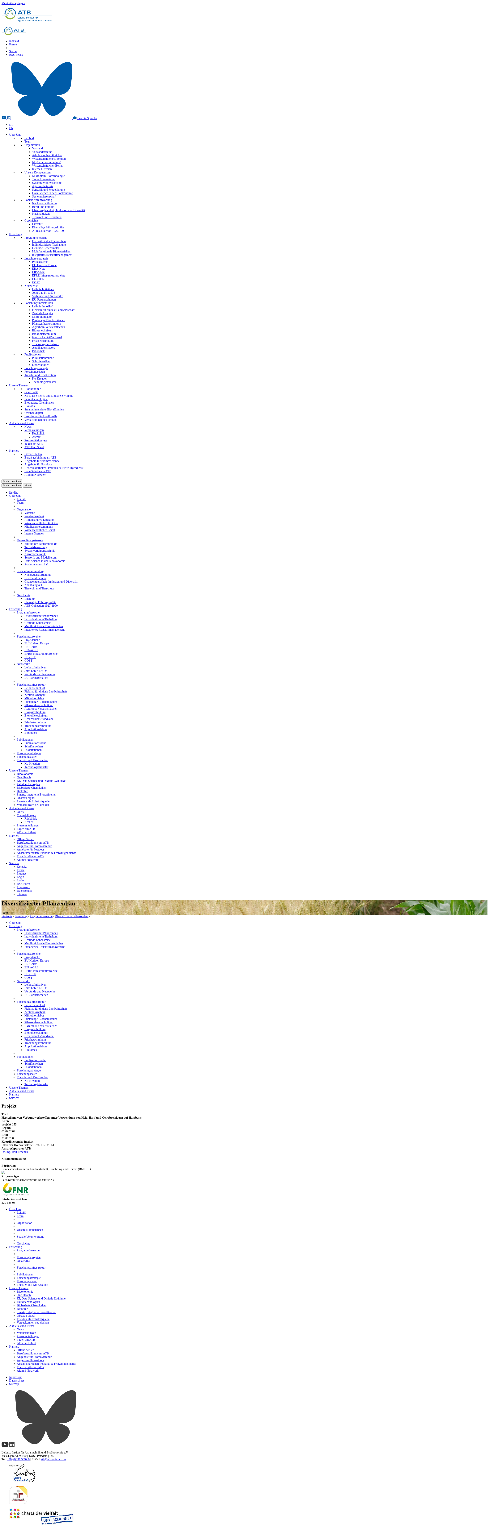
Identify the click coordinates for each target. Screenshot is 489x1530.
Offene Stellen (33, 454)
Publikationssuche (43, 358)
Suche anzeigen (12, 481)
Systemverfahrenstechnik (47, 182)
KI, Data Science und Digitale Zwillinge (48, 395)
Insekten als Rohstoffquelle (40, 416)
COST (36, 282)
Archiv (36, 437)
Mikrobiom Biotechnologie (48, 175)
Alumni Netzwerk (35, 474)
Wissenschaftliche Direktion (49, 158)
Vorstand (37, 148)
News (28, 426)
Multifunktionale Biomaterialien (51, 251)
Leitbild (29, 138)
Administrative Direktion (47, 155)
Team (27, 141)
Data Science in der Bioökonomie (52, 193)
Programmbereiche (35, 237)
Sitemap (22, 894)
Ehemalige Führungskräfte (48, 227)
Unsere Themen (18, 385)
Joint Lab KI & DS (43, 292)
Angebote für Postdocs (38, 464)
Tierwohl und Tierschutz (47, 217)
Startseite (7, 916)
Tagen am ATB (33, 443)
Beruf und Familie (43, 206)
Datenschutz (24, 890)
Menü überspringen (13, 3)
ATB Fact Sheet (34, 447)
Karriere (14, 450)
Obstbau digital (33, 412)
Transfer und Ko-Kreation (40, 375)
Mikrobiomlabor (42, 316)
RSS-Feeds (16, 54)
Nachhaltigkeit (41, 213)
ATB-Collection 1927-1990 (48, 230)
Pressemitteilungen (35, 440)
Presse (13, 44)
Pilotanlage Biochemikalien (48, 320)
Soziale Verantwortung (38, 200)
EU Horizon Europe (44, 265)
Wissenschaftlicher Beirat (47, 165)
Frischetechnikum (42, 340)
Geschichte (31, 220)
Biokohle (30, 406)
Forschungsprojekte (36, 258)
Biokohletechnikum (44, 333)
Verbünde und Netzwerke (47, 296)
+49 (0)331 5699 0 (18, 1459)
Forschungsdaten (34, 371)
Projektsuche (40, 261)
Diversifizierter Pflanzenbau (49, 241)
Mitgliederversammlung (46, 162)
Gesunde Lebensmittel (45, 248)
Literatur (37, 224)
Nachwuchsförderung (45, 203)
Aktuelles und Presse (21, 423)
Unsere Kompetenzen (37, 172)
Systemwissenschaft (44, 196)
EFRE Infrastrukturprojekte (48, 275)
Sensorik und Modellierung (48, 189)
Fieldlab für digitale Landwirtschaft (53, 309)
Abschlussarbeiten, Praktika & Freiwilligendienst (53, 467)
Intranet (21, 873)
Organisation (32, 145)
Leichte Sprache (87, 118)
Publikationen (32, 354)
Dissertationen (40, 364)
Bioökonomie (32, 388)
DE (11, 124)
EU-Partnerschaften (44, 299)
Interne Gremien (42, 169)
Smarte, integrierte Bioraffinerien (44, 409)
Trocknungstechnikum (45, 344)
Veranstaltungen (34, 430)
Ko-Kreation (39, 378)
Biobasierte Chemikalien (39, 402)
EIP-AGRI (38, 272)
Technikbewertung (43, 179)
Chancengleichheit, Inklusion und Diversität (58, 210)
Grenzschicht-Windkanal (47, 337)
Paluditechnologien (36, 399)
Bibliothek (38, 351)
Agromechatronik (42, 186)
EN (11, 128)
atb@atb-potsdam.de (53, 1459)
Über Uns (15, 134)
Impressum (23, 887)
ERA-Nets (38, 268)
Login (20, 877)
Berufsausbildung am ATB (40, 457)
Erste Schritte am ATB (37, 471)
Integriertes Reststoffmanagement (52, 254)
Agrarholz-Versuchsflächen (48, 327)
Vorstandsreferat (42, 151)
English (13, 492)
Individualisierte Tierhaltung (49, 244)
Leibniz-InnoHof (42, 306)
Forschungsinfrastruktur (38, 303)
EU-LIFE (38, 279)
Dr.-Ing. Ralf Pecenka (15, 1152)
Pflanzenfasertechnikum (46, 323)
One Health (31, 392)
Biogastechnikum (42, 330)
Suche (13, 51)
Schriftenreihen (41, 361)
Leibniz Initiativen (43, 289)
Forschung (15, 234)
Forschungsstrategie (36, 368)
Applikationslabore (43, 347)
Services (14, 863)
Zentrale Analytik (42, 313)
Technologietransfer (44, 382)
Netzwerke (31, 285)
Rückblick (38, 433)
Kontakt (14, 41)
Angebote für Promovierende (42, 461)
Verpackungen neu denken (40, 419)
